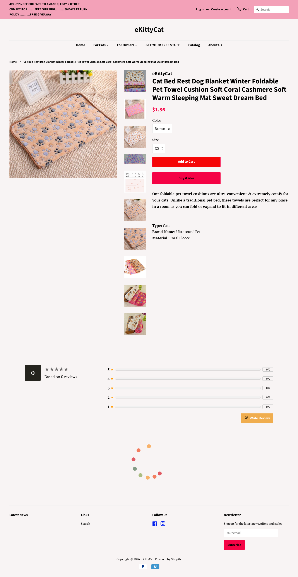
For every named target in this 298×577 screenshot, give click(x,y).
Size (155, 139)
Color (156, 120)
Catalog (194, 45)
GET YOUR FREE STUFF (163, 45)
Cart (246, 9)
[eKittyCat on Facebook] (154, 524)
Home (80, 45)
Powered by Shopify (168, 559)
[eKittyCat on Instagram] (162, 524)
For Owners (126, 45)
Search (85, 523)
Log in (200, 9)
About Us (215, 45)
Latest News (18, 515)
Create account (221, 9)
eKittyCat (149, 29)
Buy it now (186, 178)
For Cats (99, 45)
